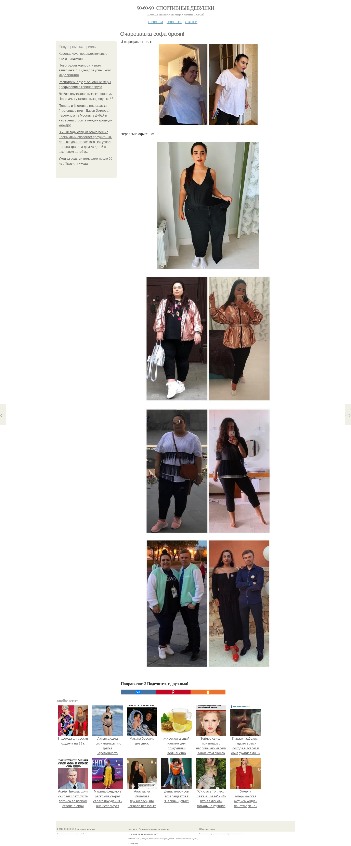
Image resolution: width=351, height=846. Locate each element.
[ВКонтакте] (138, 692)
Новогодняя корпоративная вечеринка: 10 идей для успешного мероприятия (85, 70)
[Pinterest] (173, 692)
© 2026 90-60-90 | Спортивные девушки (76, 828)
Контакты (132, 828)
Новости (174, 21)
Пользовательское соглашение (154, 828)
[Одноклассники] (208, 692)
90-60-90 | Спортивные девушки (175, 7)
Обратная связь (207, 828)
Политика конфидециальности (143, 833)
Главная (155, 21)
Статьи (191, 21)
